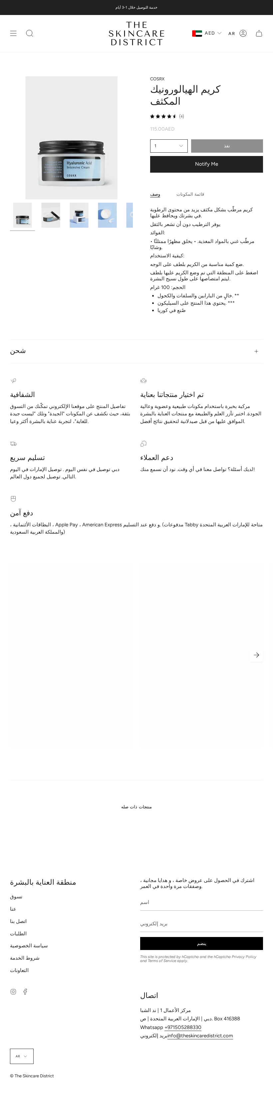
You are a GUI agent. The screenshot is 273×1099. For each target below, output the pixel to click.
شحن (18, 351)
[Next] (256, 655)
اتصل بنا (18, 921)
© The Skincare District (32, 1075)
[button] (30, 33)
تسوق (16, 897)
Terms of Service (162, 960)
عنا (13, 909)
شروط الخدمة (25, 958)
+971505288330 (182, 1027)
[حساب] (243, 33)
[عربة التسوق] (259, 33)
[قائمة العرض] (13, 33)
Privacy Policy (244, 956)
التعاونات (19, 970)
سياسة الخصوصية (29, 946)
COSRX (157, 78)
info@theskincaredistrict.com (200, 1036)
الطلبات (18, 934)
